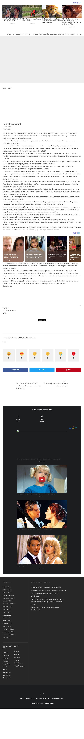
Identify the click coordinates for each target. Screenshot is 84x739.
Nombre (6, 308)
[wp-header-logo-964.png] (10, 326)
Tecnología (44, 34)
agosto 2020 (7, 637)
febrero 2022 (7, 623)
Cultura (29, 34)
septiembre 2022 (9, 604)
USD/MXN (23, 338)
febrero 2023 (7, 590)
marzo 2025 (7, 587)
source (5, 342)
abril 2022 (6, 618)
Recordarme (7, 129)
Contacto (30, 698)
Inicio (22, 698)
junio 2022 (7, 612)
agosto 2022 (7, 606)
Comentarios (7, 286)
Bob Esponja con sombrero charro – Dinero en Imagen (56, 383)
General (28, 54)
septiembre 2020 (9, 635)
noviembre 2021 (9, 632)
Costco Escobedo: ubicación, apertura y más (46, 587)
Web (4, 313)
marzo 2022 (7, 620)
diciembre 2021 (8, 629)
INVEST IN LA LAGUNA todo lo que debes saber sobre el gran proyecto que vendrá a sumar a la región (47, 601)
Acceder (16, 651)
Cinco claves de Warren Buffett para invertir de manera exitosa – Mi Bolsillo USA (28, 384)
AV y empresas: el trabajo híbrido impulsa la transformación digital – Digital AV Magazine (47, 325)
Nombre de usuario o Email (12, 124)
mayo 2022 (7, 615)
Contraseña (7, 126)
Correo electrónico (10, 310)
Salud (35, 34)
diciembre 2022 (8, 595)
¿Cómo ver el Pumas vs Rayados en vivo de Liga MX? (49, 590)
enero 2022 (7, 626)
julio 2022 (6, 609)
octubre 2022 (8, 601)
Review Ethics (41, 698)
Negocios (18, 34)
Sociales (53, 34)
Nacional (10, 34)
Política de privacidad (56, 698)
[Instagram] (43, 693)
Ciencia (61, 34)
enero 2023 (7, 592)
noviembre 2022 (9, 598)
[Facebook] (41, 693)
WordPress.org (19, 666)
